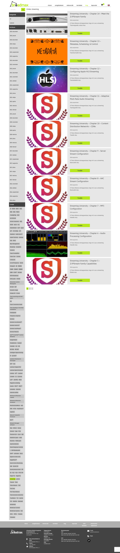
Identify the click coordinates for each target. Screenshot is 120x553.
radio (20, 437)
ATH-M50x (15, 231)
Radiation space (14, 437)
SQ (10, 472)
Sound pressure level (15, 469)
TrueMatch (13, 498)
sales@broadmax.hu (94, 532)
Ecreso (18, 293)
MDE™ (20, 386)
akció (15, 224)
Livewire (12, 376)
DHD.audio (13, 278)
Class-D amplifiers (14, 253)
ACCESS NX (13, 218)
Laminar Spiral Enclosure (16, 370)
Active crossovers (14, 221)
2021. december (14, 72)
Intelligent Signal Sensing (16, 352)
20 (10, 208)
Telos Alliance (13, 485)
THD (19, 485)
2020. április (13, 130)
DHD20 (18, 278)
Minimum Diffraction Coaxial (15, 396)
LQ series (19, 376)
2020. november (14, 122)
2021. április (13, 101)
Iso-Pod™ (14, 355)
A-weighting (13, 215)
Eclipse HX (13, 293)
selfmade (16, 453)
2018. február (13, 146)
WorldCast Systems (15, 511)
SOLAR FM (15, 466)
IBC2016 (12, 349)
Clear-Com (13, 256)
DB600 (11, 269)
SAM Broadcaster (15, 450)
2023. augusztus (14, 56)
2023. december (14, 48)
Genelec (12, 319)
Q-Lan (19, 434)
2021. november (14, 76)
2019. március (13, 142)
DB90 (11, 272)
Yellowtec (12, 517)
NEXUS (15, 428)
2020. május (13, 126)
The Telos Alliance (15, 491)
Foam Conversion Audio (16, 304)
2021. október (13, 81)
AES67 (11, 224)
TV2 (17, 498)
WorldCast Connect (15, 507)
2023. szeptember (14, 52)
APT (11, 231)
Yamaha (20, 514)
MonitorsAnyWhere (15, 405)
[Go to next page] (32, 288)
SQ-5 (13, 472)
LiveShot (20, 373)
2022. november (14, 64)
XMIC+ (15, 514)
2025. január (13, 35)
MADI (20, 379)
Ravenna (12, 440)
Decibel (20, 272)
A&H (18, 215)
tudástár (12, 23)
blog (86, 5)
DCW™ (15, 272)
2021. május (13, 97)
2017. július (12, 167)
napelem (12, 412)
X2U (22, 511)
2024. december (14, 39)
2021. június (13, 93)
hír (10, 19)
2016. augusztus (14, 196)
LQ (16, 376)
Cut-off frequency (14, 263)
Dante (21, 263)
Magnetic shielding (15, 383)
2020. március (13, 134)
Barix (14, 240)
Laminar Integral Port (15, 367)
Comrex (18, 256)
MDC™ (16, 386)
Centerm (12, 250)
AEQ (21, 221)
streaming (12, 479)
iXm (14, 363)
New (11, 428)
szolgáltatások (59, 5)
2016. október (13, 188)
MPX (11, 408)
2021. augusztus (14, 89)
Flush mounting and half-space (16, 297)
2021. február (13, 109)
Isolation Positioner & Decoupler (15, 359)
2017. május (13, 171)
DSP (15, 287)
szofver (18, 479)
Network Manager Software (14, 423)
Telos (16, 482)
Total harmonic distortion (16, 495)
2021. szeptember (14, 85)
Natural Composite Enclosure (15, 415)
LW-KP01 (16, 379)
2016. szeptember (14, 192)
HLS (16, 346)
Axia (11, 240)
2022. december (14, 60)
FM (11, 301)
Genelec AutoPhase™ (15, 328)
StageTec (18, 475)
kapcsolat (94, 5)
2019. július (12, 138)
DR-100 (12, 287)
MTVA (14, 408)
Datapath (12, 266)
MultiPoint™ (20, 408)
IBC (19, 346)
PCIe (19, 431)
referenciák (70, 5)
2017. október (13, 155)
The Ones (12, 488)
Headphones (13, 343)
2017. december (14, 151)
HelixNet (12, 346)
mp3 (22, 405)
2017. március (13, 175)
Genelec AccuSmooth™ (16, 322)
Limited (12, 373)
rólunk (50, 5)
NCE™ (11, 420)
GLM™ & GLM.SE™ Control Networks (16, 335)
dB (16, 266)
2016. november (14, 183)
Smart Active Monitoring (16, 463)
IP (10, 355)
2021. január (13, 114)
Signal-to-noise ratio (15, 456)
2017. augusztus (14, 163)
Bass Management (15, 243)
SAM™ (11, 453)
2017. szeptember (14, 159)
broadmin (18, 247)
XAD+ (11, 514)
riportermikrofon (14, 444)
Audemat (12, 234)
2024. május (13, 44)
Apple (22, 227)
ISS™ (11, 363)
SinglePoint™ (13, 460)
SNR (11, 466)
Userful (21, 498)
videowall (20, 501)
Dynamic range (14, 290)
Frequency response (15, 315)
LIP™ (16, 373)
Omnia (19, 428)
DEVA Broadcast (14, 275)
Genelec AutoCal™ (15, 325)
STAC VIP (20, 472)
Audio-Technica (14, 237)
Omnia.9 (12, 431)
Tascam (12, 482)
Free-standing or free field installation (16, 308)
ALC (19, 224)
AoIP (18, 227)
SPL (22, 469)
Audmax (21, 237)
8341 (11, 212)
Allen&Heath (13, 227)
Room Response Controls (16, 447)
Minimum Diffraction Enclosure (15, 401)
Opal (16, 431)
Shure (21, 453)
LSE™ (11, 379)
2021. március (13, 105)
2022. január (13, 68)
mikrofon (18, 389)
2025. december (14, 31)
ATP (20, 231)
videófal (15, 501)
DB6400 (16, 269)
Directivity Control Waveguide (15, 282)
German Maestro (14, 331)
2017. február (13, 179)
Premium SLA (13, 434)
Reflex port (18, 440)
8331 (21, 208)
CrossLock (12, 259)
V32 (11, 501)
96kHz (17, 212)
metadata (12, 389)
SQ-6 (16, 472)
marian (12, 386)
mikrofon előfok (14, 392)
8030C (17, 208)
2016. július (12, 200)
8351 (14, 212)
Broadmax (12, 247)
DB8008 (20, 269)
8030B (13, 208)
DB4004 (20, 266)
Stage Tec (12, 475)
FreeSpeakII (13, 312)
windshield (13, 504)
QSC (22, 434)
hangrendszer (13, 339)
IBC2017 (17, 349)
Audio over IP (19, 234)
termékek (79, 5)
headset (19, 343)
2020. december (14, 118)
